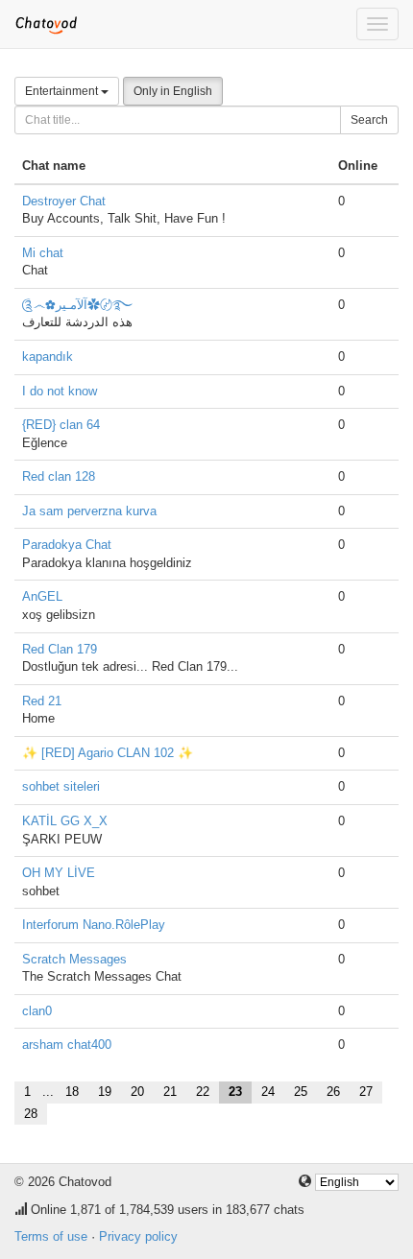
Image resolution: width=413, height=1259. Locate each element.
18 (72, 1091)
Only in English (173, 91)
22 (202, 1091)
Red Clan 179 (59, 649)
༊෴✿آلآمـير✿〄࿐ (77, 304)
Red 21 (41, 701)
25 (300, 1091)
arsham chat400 (66, 1044)
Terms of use (50, 1236)
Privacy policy (138, 1236)
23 (235, 1091)
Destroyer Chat (64, 201)
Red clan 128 (58, 476)
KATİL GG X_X (65, 821)
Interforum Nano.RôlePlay (93, 924)
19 (104, 1091)
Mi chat (42, 253)
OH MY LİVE (58, 873)
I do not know (59, 391)
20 (137, 1091)
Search (369, 120)
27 (366, 1091)
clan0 (37, 1011)
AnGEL (42, 596)
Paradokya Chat (66, 544)
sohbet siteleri (61, 786)
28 (30, 1113)
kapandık (47, 356)
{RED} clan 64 (61, 424)
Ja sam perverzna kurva (89, 511)
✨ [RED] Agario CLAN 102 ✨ (107, 753)
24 (268, 1091)
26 (333, 1091)
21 (170, 1091)
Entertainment (63, 91)
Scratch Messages (74, 959)
